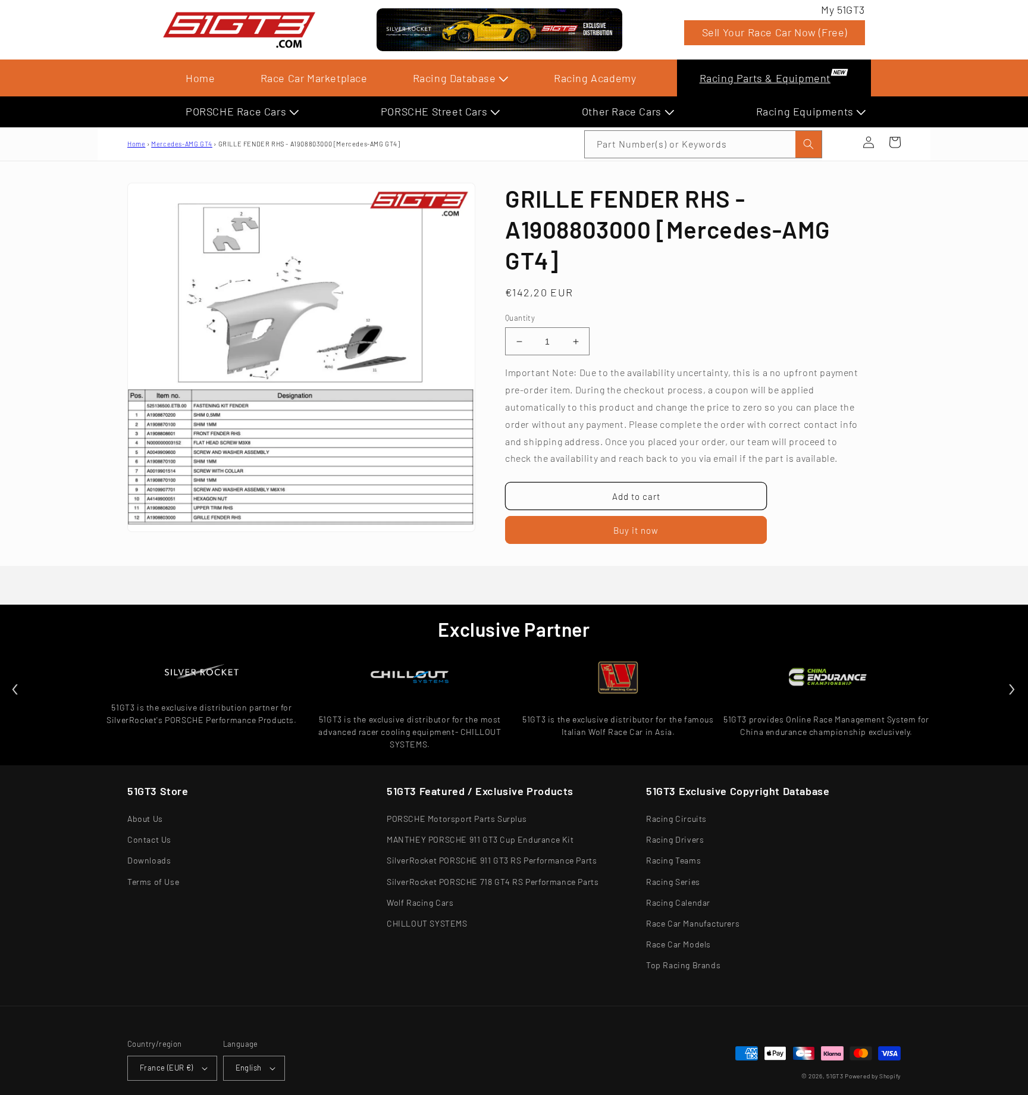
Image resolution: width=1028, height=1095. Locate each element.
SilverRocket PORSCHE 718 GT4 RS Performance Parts (492, 882)
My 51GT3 (843, 9)
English (249, 1067)
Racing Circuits (676, 819)
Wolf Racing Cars (420, 902)
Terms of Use (153, 882)
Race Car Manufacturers (692, 923)
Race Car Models (678, 944)
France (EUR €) (166, 1067)
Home (200, 78)
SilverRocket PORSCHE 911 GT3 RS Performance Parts (492, 860)
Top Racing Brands (683, 965)
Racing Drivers (675, 839)
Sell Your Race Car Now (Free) (774, 32)
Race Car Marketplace (314, 78)
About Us (145, 819)
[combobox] (703, 144)
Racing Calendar (678, 902)
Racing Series (673, 882)
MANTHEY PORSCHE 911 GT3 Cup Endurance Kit (480, 839)
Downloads (149, 860)
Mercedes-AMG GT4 (181, 144)
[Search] (808, 144)
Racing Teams (673, 860)
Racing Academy (595, 78)
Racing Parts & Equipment (765, 78)
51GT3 (835, 1076)
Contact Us (149, 839)
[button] (842, 142)
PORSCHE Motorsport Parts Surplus (456, 819)
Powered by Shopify (873, 1076)
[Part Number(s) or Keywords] (842, 142)
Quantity (520, 318)
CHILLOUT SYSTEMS (427, 923)
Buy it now (636, 530)
